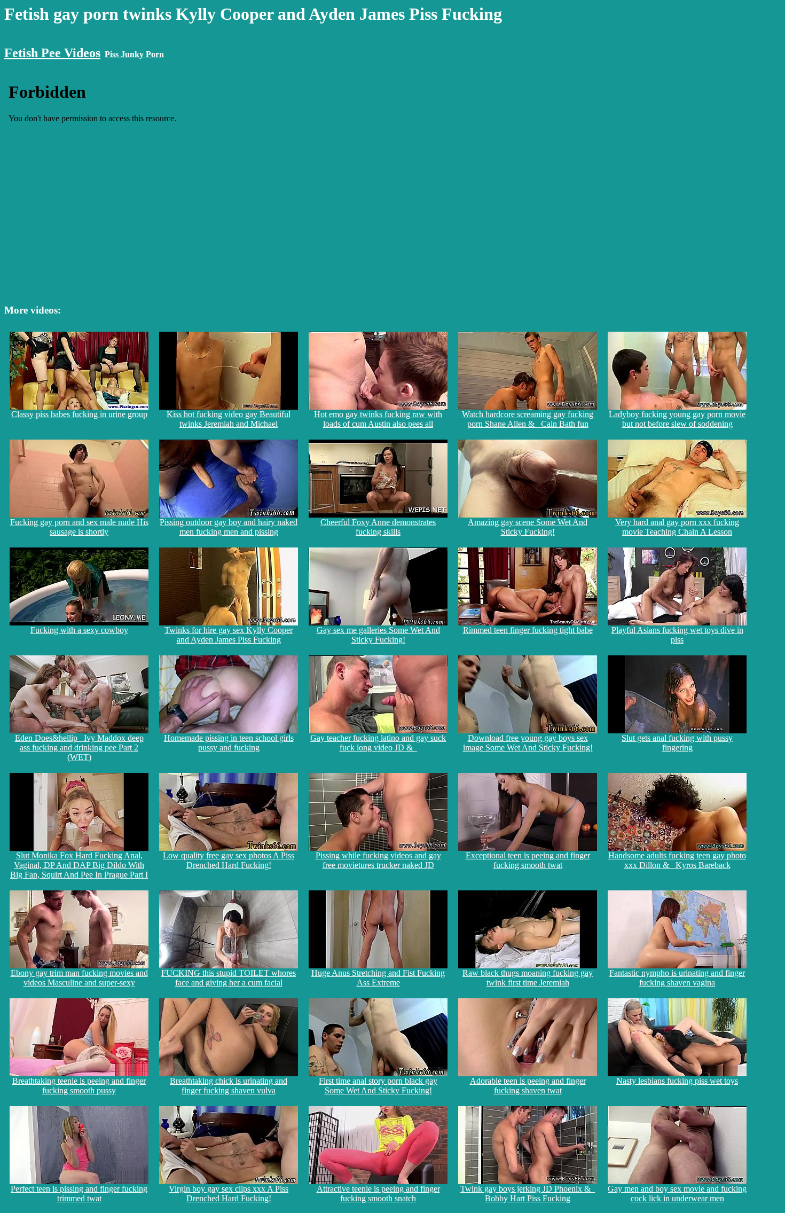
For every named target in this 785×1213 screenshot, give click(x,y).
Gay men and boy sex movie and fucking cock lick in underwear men (677, 1193)
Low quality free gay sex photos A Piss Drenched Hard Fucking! (228, 860)
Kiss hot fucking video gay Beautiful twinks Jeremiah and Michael (229, 419)
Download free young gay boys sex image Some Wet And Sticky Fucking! (528, 742)
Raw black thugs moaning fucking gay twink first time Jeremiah (527, 977)
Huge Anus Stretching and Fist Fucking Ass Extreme (378, 977)
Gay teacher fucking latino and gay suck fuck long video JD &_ (378, 742)
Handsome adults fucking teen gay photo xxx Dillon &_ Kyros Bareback (677, 860)
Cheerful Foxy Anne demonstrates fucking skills (378, 527)
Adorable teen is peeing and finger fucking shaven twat (528, 1085)
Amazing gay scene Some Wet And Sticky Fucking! (527, 527)
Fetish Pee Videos (52, 53)
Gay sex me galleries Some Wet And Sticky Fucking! (378, 634)
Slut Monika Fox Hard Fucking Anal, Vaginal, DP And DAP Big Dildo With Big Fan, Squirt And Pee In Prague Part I (79, 865)
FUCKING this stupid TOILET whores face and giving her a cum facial (228, 977)
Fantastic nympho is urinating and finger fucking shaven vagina (677, 977)
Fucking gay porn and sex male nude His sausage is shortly (79, 527)
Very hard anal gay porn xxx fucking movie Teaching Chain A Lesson (677, 527)
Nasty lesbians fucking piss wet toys (677, 1080)
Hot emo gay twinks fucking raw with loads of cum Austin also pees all (378, 419)
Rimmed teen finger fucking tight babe (528, 630)
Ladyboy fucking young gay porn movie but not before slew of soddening (677, 419)
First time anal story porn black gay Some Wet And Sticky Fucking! (378, 1085)
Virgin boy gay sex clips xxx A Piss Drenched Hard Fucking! (228, 1193)
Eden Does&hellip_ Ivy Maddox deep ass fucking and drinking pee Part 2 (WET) (79, 747)
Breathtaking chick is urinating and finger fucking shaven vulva (228, 1085)
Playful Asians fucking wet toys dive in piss (677, 634)
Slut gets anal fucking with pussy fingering (677, 742)
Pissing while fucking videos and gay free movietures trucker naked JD (378, 860)
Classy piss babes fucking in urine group (79, 414)
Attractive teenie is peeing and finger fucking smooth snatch (378, 1193)
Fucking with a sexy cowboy (79, 630)
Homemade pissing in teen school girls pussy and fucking (229, 742)
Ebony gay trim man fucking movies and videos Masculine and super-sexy (79, 977)
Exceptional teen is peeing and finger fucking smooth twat (528, 860)
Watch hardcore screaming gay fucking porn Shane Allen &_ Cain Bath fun (527, 419)
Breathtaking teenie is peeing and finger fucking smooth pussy (79, 1085)
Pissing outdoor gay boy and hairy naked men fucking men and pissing (228, 527)
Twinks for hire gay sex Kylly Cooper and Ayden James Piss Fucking (228, 634)
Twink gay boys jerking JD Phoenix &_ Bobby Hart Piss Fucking (527, 1193)
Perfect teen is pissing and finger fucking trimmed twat (79, 1193)
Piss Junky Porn (134, 54)
